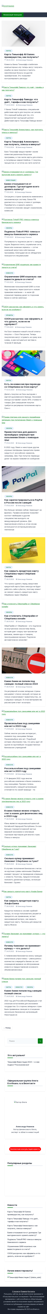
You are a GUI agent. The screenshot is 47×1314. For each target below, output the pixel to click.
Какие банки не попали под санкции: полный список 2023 (21, 682)
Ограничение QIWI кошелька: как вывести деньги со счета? (22, 278)
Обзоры (9, 228)
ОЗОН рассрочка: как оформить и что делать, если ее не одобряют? (23, 321)
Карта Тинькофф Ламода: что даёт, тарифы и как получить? (21, 100)
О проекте (16, 1291)
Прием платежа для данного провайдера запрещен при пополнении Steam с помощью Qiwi (21, 436)
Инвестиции (10, 180)
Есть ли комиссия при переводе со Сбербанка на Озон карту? (22, 385)
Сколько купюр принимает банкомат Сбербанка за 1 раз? (21, 859)
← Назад (6, 1028)
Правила (24, 1291)
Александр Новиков (25, 60)
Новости (9, 273)
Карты (8, 51)
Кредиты (9, 315)
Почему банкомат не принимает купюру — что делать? (22, 947)
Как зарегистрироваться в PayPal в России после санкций (23, 501)
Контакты (31, 1291)
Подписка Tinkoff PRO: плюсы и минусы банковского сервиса (22, 233)
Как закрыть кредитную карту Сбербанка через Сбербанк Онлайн (21, 574)
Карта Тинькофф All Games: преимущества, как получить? (21, 55)
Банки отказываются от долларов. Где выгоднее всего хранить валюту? (21, 187)
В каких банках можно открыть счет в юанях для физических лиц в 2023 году (23, 813)
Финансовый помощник (12, 15)
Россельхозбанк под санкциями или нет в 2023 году (22, 769)
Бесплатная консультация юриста (25, 1149)
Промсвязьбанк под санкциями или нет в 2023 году (22, 724)
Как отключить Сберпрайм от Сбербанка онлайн (21, 617)
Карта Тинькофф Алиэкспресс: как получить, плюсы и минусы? (22, 143)
